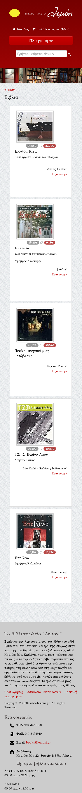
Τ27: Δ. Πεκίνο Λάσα (31, 454)
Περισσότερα (59, 174)
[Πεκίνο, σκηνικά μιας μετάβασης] (41, 325)
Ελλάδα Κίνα (26, 151)
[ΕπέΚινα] (41, 221)
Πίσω (10, 90)
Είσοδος (23, 29)
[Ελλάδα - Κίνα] (41, 127)
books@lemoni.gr (38, 742)
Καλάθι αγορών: (53, 29)
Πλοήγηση (39, 40)
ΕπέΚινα (22, 248)
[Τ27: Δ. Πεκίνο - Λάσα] (41, 424)
